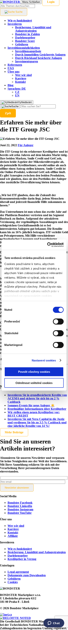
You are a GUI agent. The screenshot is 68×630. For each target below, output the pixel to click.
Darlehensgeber (18, 555)
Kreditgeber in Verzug (22, 559)
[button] (17, 88)
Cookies (13, 582)
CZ (17, 92)
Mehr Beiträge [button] (14, 432)
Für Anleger (25, 145)
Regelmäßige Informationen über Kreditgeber (37, 408)
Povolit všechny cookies (34, 371)
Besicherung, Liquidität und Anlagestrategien (37, 552)
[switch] (58, 321)
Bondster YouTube (20, 512)
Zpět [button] (8, 113)
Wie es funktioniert (20, 548)
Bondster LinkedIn (20, 506)
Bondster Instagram (20, 509)
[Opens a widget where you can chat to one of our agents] (53, 623)
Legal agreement (18, 571)
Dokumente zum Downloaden (27, 575)
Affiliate (13, 536)
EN (17, 95)
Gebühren (14, 578)
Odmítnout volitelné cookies (34, 383)
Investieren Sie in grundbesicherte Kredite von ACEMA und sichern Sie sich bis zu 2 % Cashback (37, 398)
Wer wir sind (16, 525)
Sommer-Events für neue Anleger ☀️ (31, 405)
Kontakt (13, 532)
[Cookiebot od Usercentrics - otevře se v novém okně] (48, 244)
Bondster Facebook (20, 502)
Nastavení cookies (44, 360)
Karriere (13, 529)
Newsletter (17, 487)
